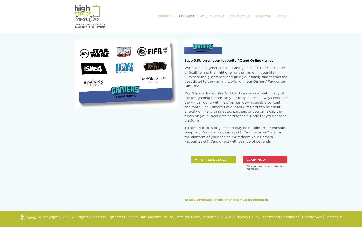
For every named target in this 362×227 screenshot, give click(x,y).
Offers (164, 16)
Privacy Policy (247, 217)
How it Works (212, 16)
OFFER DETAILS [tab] (213, 159)
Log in (281, 16)
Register (263, 16)
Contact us (334, 217)
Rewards (187, 16)
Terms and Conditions (280, 217)
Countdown (312, 217)
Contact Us (240, 16)
